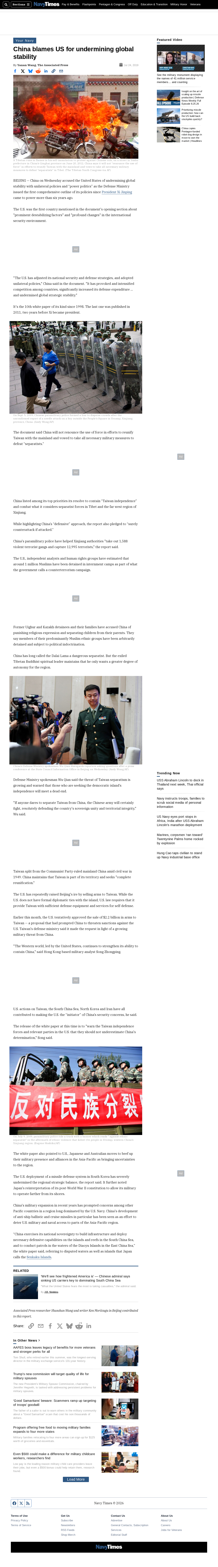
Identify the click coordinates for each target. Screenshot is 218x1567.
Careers (165, 1525)
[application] (181, 58)
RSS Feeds (68, 1530)
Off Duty (133, 4)
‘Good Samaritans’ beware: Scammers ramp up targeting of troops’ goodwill (54, 1403)
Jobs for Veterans (171, 1530)
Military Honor (178, 4)
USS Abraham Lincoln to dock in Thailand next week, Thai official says (180, 784)
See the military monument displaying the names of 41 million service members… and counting (180, 78)
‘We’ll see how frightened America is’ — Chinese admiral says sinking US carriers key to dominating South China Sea (85, 1278)
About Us (166, 1520)
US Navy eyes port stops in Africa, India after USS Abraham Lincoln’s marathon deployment (180, 821)
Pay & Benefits (70, 4)
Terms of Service (21, 1525)
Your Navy (24, 40)
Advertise (116, 1520)
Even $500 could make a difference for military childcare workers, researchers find (54, 1456)
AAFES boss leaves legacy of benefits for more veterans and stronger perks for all (54, 1349)
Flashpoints (89, 4)
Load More (76, 1479)
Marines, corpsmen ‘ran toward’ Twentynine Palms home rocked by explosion (180, 839)
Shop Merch (68, 1534)
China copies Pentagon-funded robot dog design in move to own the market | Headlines (192, 134)
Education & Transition (154, 4)
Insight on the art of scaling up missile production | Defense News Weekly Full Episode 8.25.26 (193, 97)
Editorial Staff (119, 1534)
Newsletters (68, 1525)
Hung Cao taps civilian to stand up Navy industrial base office (179, 855)
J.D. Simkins (51, 1292)
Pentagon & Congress (112, 4)
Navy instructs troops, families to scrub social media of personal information (181, 802)
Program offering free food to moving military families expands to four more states (52, 1429)
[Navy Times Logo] (46, 4)
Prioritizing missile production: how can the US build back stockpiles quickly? (192, 114)
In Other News (25, 1340)
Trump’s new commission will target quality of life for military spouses (51, 1376)
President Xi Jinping (117, 192)
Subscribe (67, 1520)
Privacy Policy (19, 1520)
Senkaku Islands (39, 1257)
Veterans (195, 4)
